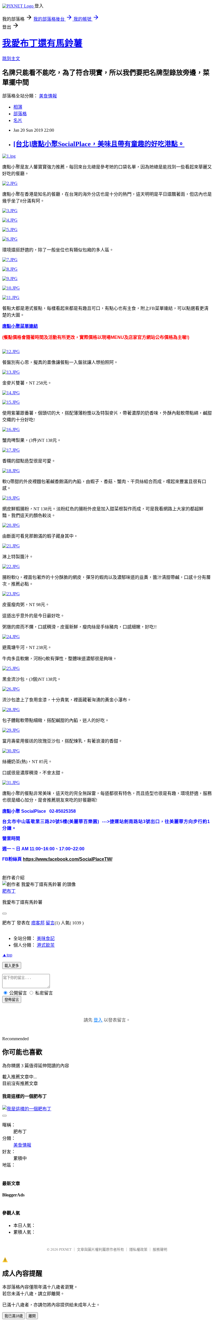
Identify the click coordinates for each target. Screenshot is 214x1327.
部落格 (20, 113)
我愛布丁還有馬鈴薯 (42, 43)
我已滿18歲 (13, 1316)
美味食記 (46, 938)
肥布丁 (9, 891)
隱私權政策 (138, 1249)
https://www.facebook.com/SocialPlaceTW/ (67, 859)
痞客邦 (38, 922)
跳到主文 (11, 58)
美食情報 (48, 96)
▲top (7, 955)
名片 (17, 120)
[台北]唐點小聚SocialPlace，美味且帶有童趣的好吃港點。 (98, 144)
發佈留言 (11, 1000)
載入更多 (11, 966)
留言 (50, 922)
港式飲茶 (46, 945)
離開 (32, 1316)
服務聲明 (160, 1249)
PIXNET (65, 1249)
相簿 (17, 107)
